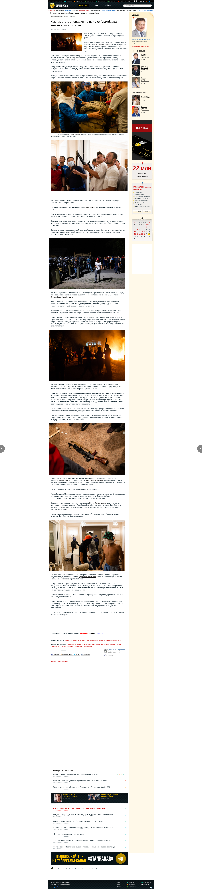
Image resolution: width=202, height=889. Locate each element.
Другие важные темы (146, 10)
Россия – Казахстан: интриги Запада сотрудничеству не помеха (78, 821)
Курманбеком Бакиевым (92, 644)
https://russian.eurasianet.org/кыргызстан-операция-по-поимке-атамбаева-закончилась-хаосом (93, 640)
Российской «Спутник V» (142, 196)
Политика (52, 10)
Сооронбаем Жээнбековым (62, 297)
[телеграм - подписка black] (89, 864)
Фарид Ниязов (89, 207)
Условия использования (63, 884)
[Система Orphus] (115, 656)
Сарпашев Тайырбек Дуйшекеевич (145, 108)
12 (85, 868)
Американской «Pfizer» (142, 200)
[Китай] (125, 780)
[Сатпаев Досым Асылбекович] (136, 87)
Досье (118, 884)
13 (89, 868)
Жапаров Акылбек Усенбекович (145, 56)
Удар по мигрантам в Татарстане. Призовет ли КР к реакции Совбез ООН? (82, 787)
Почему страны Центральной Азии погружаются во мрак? (76, 774)
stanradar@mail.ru (94, 13)
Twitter (91, 633)
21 (144, 234)
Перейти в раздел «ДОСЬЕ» (140, 46)
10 (78, 868)
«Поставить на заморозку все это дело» (68, 834)
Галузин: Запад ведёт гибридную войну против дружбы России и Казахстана (83, 815)
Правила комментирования (59, 661)
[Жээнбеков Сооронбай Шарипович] (136, 75)
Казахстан (69, 1)
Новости (65, 16)
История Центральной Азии (126, 10)
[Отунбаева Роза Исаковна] (136, 104)
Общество (68, 10)
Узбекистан (112, 1)
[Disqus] (89, 689)
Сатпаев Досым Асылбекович (145, 79)
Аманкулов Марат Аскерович (141, 39)
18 (137, 234)
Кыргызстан (79, 1)
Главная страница (56, 16)
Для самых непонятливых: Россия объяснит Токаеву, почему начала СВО (82, 840)
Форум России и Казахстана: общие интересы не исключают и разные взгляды (84, 847)
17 (135, 234)
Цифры (119, 886)
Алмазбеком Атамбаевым (75, 644)
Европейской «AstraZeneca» (139, 193)
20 (142, 234)
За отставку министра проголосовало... (109, 796)
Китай (121, 1)
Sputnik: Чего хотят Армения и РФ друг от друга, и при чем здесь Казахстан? (83, 828)
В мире (129, 1)
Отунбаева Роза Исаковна (145, 96)
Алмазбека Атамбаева (103, 45)
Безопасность (84, 10)
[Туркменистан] (123, 774)
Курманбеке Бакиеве (87, 577)
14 (92, 868)
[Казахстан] (117, 774)
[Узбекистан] (125, 774)
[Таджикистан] (121, 774)
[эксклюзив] (142, 159)
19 (139, 234)
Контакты (53, 884)
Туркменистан (101, 1)
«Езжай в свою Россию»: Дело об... (70, 796)
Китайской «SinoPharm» (142, 198)
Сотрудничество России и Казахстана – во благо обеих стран (79, 808)
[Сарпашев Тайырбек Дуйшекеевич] (136, 116)
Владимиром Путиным (94, 480)
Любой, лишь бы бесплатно (140, 203)
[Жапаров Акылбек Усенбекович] (136, 64)
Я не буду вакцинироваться (143, 206)
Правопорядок (95, 10)
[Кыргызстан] (68, 29)
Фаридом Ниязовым (67, 646)
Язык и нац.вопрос (108, 10)
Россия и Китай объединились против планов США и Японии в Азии (80, 781)
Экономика (60, 10)
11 (82, 868)
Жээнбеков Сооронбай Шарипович (144, 68)
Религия (75, 10)
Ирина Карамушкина (97, 503)
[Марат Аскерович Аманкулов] (139, 27)
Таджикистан (89, 1)
